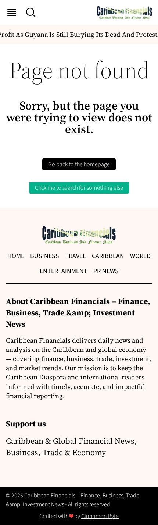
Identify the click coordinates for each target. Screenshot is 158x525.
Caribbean (108, 256)
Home (15, 256)
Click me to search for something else (79, 188)
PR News (106, 271)
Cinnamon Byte (100, 516)
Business (44, 256)
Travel (75, 256)
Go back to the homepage (79, 164)
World (140, 256)
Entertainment (63, 271)
